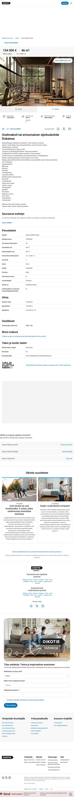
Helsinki (24, 579)
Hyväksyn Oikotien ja (25, 700)
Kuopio (40, 581)
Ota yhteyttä (34, 733)
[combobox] (37, 685)
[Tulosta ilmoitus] (3, 129)
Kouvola (37, 583)
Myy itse (69, 458)
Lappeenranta (47, 581)
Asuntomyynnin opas (8, 728)
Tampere (41, 579)
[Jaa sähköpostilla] (69, 129)
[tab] (18, 109)
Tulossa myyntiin (66, 445)
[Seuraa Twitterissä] (37, 606)
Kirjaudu (64, 3)
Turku (46, 579)
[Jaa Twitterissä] (63, 129)
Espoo (30, 579)
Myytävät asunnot (7, 38)
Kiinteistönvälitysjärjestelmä (39, 728)
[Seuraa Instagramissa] (42, 606)
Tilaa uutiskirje (11, 705)
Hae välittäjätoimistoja (60, 725)
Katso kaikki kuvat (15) (63, 60)
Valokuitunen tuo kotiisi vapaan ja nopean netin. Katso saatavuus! (48, 365)
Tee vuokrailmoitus (7, 725)
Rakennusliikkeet (36, 731)
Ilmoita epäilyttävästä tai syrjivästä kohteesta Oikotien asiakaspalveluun (37, 552)
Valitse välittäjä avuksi (8, 733)
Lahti (31, 581)
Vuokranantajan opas (8, 731)
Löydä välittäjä (67, 452)
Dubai (17, 38)
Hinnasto (4, 736)
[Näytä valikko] (71, 3)
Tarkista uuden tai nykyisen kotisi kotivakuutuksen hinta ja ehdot (24, 336)
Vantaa (35, 579)
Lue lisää (70, 794)
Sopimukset (34, 725)
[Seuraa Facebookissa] (31, 606)
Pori (35, 581)
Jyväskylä (26, 581)
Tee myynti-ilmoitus (7, 723)
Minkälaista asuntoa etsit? (13, 671)
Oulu (51, 579)
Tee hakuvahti (58, 723)
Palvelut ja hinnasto (37, 723)
